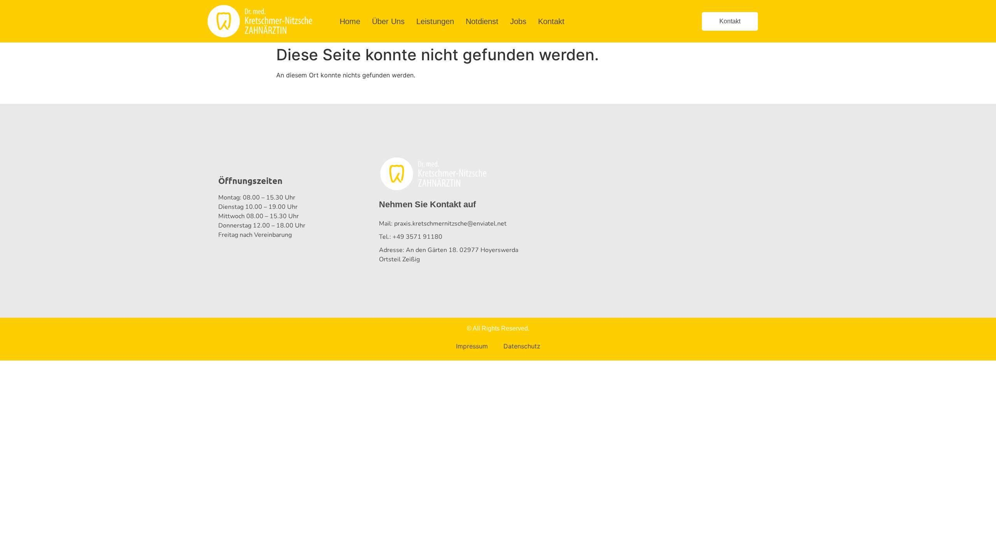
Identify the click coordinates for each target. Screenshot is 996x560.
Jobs (518, 21)
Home (350, 21)
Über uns (388, 21)
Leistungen (435, 21)
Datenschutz (521, 346)
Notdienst (482, 21)
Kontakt (551, 21)
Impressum (472, 346)
